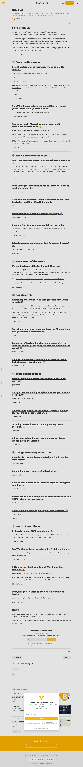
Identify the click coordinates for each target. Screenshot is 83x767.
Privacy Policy (53, 723)
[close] (57, 695)
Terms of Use (49, 722)
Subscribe (41, 718)
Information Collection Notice (41, 723)
